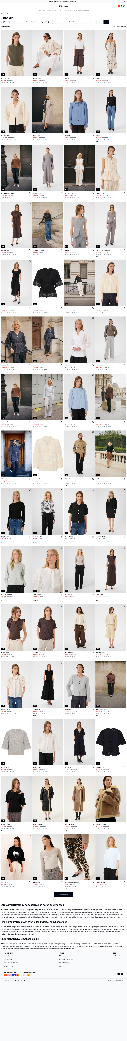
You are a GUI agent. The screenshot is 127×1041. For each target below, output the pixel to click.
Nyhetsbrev (62, 956)
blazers (112, 927)
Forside (3, 14)
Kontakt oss (7, 956)
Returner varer (8, 959)
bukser (44, 914)
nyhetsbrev (48, 948)
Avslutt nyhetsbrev (9, 966)
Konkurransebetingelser (11, 963)
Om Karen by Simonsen (66, 959)
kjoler (72, 927)
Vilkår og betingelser (20, 980)
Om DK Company (64, 963)
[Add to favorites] (30, 31)
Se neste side (64, 894)
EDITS (20, 6)
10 (68, 899)
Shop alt (9, 14)
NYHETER (4, 6)
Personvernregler (8, 980)
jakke (70, 914)
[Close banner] (124, 1)
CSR (60, 966)
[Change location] (119, 6)
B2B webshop (117, 956)
